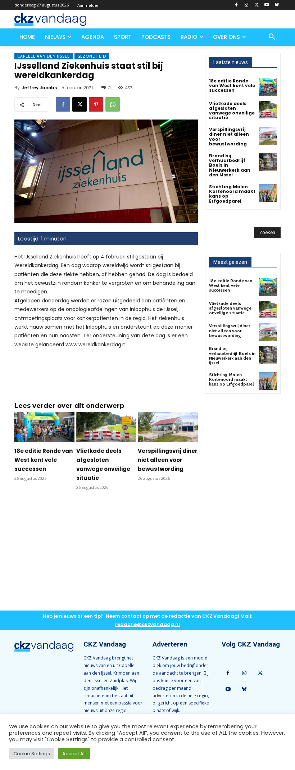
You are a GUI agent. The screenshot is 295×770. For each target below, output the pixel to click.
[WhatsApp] (112, 104)
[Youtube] (266, 5)
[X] (257, 5)
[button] (272, 37)
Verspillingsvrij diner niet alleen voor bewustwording (168, 460)
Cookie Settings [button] (31, 753)
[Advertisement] (106, 556)
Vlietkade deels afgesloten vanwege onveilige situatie (232, 110)
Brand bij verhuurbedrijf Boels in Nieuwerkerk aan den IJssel (232, 355)
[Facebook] (236, 5)
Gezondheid (91, 56)
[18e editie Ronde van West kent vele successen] (44, 427)
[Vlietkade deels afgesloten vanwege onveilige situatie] (106, 427)
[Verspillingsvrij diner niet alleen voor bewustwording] (168, 427)
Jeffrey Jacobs (39, 88)
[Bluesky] (276, 5)
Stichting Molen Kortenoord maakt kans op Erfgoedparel (232, 194)
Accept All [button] (74, 753)
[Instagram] (246, 5)
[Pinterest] (96, 104)
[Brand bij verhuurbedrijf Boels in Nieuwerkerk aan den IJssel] (268, 162)
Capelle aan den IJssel (43, 56)
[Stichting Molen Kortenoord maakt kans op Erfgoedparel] (268, 193)
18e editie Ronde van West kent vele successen (43, 460)
